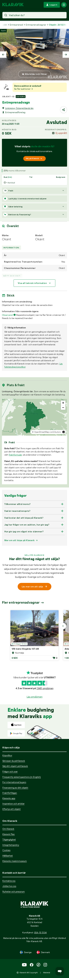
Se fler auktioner (22, 89)
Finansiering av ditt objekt (15, 787)
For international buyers (14, 782)
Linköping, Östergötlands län (19, 108)
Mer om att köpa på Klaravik (19, 540)
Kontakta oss (8, 881)
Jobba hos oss (9, 886)
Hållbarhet (7, 855)
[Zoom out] (63, 407)
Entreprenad (16, 24)
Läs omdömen (35, 696)
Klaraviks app (8, 798)
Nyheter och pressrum (13, 891)
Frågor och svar (10, 771)
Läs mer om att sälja (32, 586)
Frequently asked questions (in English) (21, 777)
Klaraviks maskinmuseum (14, 861)
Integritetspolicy (10, 845)
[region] (34, 417)
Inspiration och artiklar (13, 803)
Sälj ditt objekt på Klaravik (15, 766)
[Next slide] (66, 54)
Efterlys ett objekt (11, 809)
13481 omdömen (44, 688)
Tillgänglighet (9, 839)
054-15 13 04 (40, 932)
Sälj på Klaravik (32, 158)
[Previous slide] (3, 54)
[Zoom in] (63, 403)
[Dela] (63, 110)
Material (46, 972)
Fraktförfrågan (9, 793)
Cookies (6, 850)
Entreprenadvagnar (36, 24)
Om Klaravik (8, 829)
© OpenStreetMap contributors (46, 432)
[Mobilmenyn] (64, 4)
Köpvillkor (7, 755)
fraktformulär (15, 454)
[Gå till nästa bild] (63, 626)
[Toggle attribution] (63, 432)
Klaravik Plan (8, 834)
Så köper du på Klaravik (13, 761)
